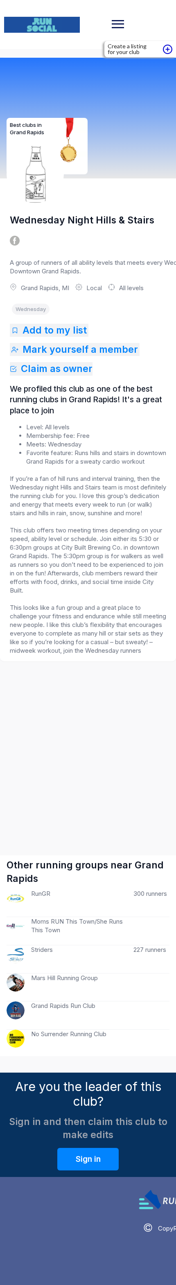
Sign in (88, 1159)
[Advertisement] (88, 750)
